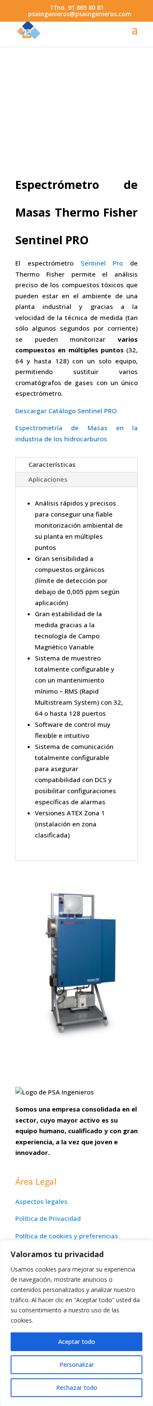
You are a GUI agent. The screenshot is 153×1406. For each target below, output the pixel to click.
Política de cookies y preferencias (66, 1236)
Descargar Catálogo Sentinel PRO (66, 410)
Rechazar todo (76, 1387)
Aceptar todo (76, 1341)
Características (52, 464)
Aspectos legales (41, 1201)
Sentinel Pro (102, 263)
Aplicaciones (48, 479)
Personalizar (77, 1364)
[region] (76, 1323)
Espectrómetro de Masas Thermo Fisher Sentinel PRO (76, 212)
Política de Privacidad (48, 1218)
